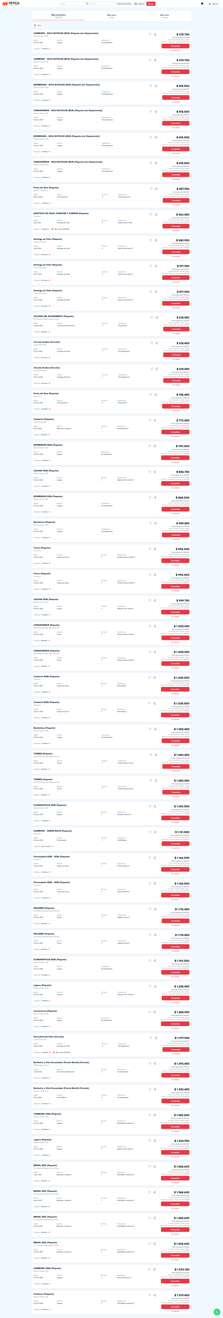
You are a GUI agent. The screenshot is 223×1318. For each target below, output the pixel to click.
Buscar (151, 4)
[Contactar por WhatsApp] (217, 1312)
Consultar (175, 46)
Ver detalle (175, 50)
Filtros (38, 25)
